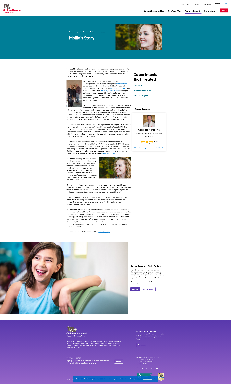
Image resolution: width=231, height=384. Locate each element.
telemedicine (121, 84)
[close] (154, 379)
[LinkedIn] (152, 368)
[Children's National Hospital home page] (77, 331)
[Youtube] (157, 368)
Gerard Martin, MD (108, 153)
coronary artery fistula (110, 91)
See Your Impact (75, 32)
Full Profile (160, 148)
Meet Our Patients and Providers (94, 32)
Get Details (147, 379)
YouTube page (104, 232)
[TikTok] (147, 368)
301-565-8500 (143, 364)
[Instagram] (142, 368)
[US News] (160, 377)
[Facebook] (137, 368)
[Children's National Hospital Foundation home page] (12, 8)
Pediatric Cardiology (118, 88)
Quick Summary (140, 148)
